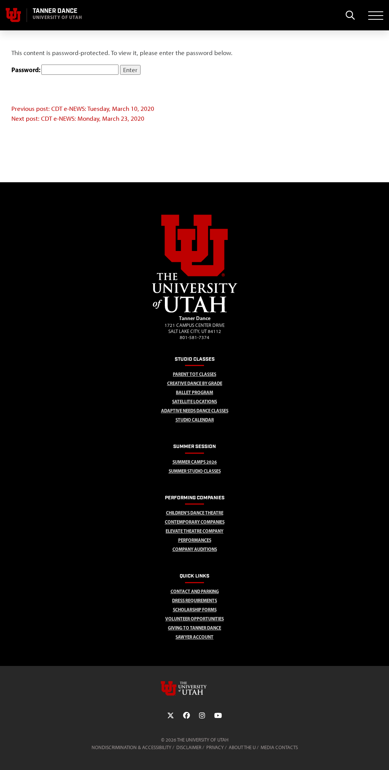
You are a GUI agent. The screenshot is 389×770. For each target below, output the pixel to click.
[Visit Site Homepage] (194, 311)
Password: (26, 70)
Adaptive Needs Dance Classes (194, 410)
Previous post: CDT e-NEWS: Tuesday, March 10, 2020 (82, 108)
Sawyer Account (194, 637)
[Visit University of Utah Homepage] (13, 15)
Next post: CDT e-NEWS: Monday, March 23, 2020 (77, 118)
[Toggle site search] (350, 15)
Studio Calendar (195, 420)
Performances (194, 540)
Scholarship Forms (195, 609)
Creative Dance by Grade (194, 383)
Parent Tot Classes (194, 374)
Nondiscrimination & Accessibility (131, 747)
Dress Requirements (194, 600)
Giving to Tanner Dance (194, 628)
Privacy (215, 747)
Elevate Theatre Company (194, 531)
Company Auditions (194, 549)
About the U (242, 747)
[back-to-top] (380, 755)
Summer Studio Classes (195, 471)
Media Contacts (279, 747)
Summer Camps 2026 (194, 462)
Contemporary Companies (195, 522)
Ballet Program (194, 392)
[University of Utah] (194, 688)
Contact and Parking (195, 591)
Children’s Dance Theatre (194, 513)
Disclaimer (188, 747)
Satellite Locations (194, 401)
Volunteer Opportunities (194, 619)
